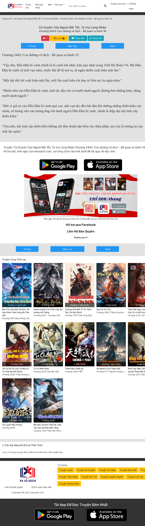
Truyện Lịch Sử (135, 476)
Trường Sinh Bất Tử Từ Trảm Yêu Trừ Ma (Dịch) (78, 311)
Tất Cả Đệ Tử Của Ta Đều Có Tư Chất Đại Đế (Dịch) (15, 370)
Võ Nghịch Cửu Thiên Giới (108, 368)
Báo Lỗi (58, 38)
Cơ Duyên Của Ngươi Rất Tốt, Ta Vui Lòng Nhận (72, 27)
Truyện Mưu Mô (128, 470)
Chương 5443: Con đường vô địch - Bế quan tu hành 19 (72, 31)
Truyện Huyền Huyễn (112, 476)
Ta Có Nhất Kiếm (41, 368)
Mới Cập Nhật (41, 6)
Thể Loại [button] (58, 4)
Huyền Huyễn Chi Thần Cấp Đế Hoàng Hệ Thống (48, 311)
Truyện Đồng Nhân (69, 483)
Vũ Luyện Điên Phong (12, 425)
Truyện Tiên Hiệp (68, 476)
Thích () (97, 38)
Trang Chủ (28, 6)
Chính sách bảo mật (41, 487)
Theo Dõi (79, 38)
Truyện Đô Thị (89, 476)
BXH (50, 4)
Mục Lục (72, 46)
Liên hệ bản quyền (14, 487)
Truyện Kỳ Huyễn (86, 470)
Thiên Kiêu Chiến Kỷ (74, 368)
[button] (119, 3)
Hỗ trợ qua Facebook (81, 224)
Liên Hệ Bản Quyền (80, 231)
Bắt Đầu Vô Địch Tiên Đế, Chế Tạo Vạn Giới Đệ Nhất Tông (47, 426)
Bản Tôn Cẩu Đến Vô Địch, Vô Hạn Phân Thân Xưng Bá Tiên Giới (15, 312)
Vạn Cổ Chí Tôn (103, 309)
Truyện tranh (66, 470)
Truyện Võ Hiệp (107, 470)
